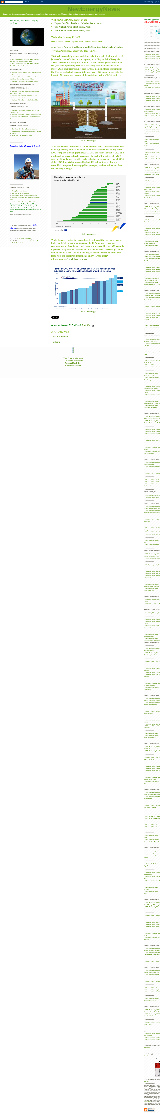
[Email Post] (92, 325)
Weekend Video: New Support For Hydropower (26, 202)
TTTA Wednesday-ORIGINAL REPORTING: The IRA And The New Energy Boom (24, 60)
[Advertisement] (48, 372)
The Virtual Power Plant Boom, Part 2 (73, 30)
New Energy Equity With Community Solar (24, 195)
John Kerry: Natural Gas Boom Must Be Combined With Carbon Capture (87, 46)
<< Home (55, 341)
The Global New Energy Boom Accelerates (24, 129)
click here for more (78, 258)
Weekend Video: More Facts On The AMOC (25, 81)
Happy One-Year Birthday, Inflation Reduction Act (78, 23)
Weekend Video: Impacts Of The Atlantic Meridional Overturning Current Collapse (23, 78)
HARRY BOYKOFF (25, 239)
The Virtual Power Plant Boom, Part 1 (73, 26)
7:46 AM (86, 325)
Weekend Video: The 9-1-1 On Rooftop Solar (25, 100)
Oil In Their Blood (17, 243)
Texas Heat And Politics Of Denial (22, 135)
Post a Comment (60, 336)
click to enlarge (88, 140)
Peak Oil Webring (73, 363)
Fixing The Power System (19, 191)
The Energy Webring (73, 358)
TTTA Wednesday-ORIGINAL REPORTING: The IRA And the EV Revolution (24, 65)
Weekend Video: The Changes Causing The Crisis (26, 114)
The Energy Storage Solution (20, 193)
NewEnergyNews (94, 8)
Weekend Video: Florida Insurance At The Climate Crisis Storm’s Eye (23, 97)
